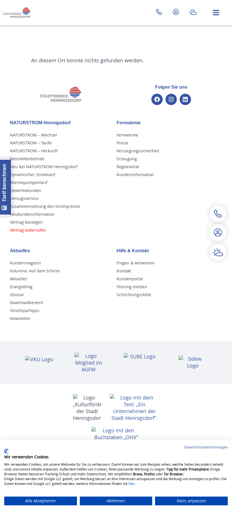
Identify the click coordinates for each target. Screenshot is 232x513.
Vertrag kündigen (26, 222)
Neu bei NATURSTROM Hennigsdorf (44, 166)
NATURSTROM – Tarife (31, 143)
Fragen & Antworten (135, 263)
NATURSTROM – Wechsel (33, 135)
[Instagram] (171, 99)
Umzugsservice (24, 198)
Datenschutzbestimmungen (206, 447)
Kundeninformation (135, 174)
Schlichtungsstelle (134, 294)
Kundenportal (130, 278)
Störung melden (132, 286)
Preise (122, 143)
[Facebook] (157, 99)
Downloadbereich (26, 302)
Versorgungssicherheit (138, 150)
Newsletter (20, 318)
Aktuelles (18, 278)
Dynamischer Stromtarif (32, 174)
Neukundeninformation (32, 214)
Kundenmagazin (25, 263)
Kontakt (124, 270)
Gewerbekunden (25, 190)
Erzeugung (127, 158)
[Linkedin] (185, 99)
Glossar (17, 294)
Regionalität (128, 166)
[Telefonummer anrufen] (159, 12)
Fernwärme (127, 135)
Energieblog (21, 286)
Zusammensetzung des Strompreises (45, 206)
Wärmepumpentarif (29, 182)
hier (131, 483)
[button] (217, 245)
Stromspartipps (24, 310)
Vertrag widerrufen (28, 230)
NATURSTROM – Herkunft (34, 150)
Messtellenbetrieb (27, 158)
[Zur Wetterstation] (193, 12)
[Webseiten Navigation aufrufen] (216, 13)
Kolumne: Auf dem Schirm (35, 270)
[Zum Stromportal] (176, 12)
